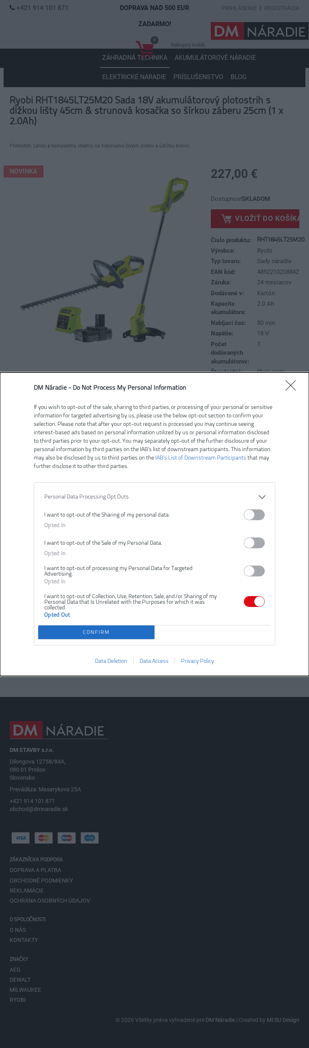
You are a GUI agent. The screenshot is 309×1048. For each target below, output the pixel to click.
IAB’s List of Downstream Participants (200, 457)
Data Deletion (111, 661)
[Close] (293, 388)
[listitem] (154, 497)
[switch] (254, 514)
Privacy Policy (197, 661)
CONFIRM (96, 632)
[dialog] (154, 524)
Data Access (154, 661)
